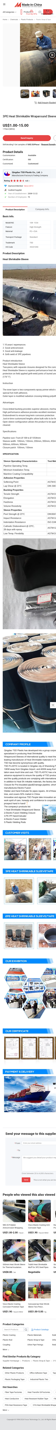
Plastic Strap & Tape (43, 19)
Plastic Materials (34, 1335)
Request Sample (48, 144)
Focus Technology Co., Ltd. (34, 1419)
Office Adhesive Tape (38, 1373)
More (5, 1349)
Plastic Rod (7, 1340)
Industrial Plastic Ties (39, 1379)
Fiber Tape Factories (13, 1392)
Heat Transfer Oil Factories (39, 1392)
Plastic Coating (9, 1335)
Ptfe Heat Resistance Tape (16, 1405)
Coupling (6, 1344)
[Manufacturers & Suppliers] (28, 4)
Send (26, 1179)
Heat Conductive (12, 1398)
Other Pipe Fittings (35, 1344)
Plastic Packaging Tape (14, 1379)
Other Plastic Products (14, 1373)
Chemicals (14, 19)
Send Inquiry (27, 138)
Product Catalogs (41, 1329)
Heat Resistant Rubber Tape (36, 1398)
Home (5, 19)
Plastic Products (27, 19)
